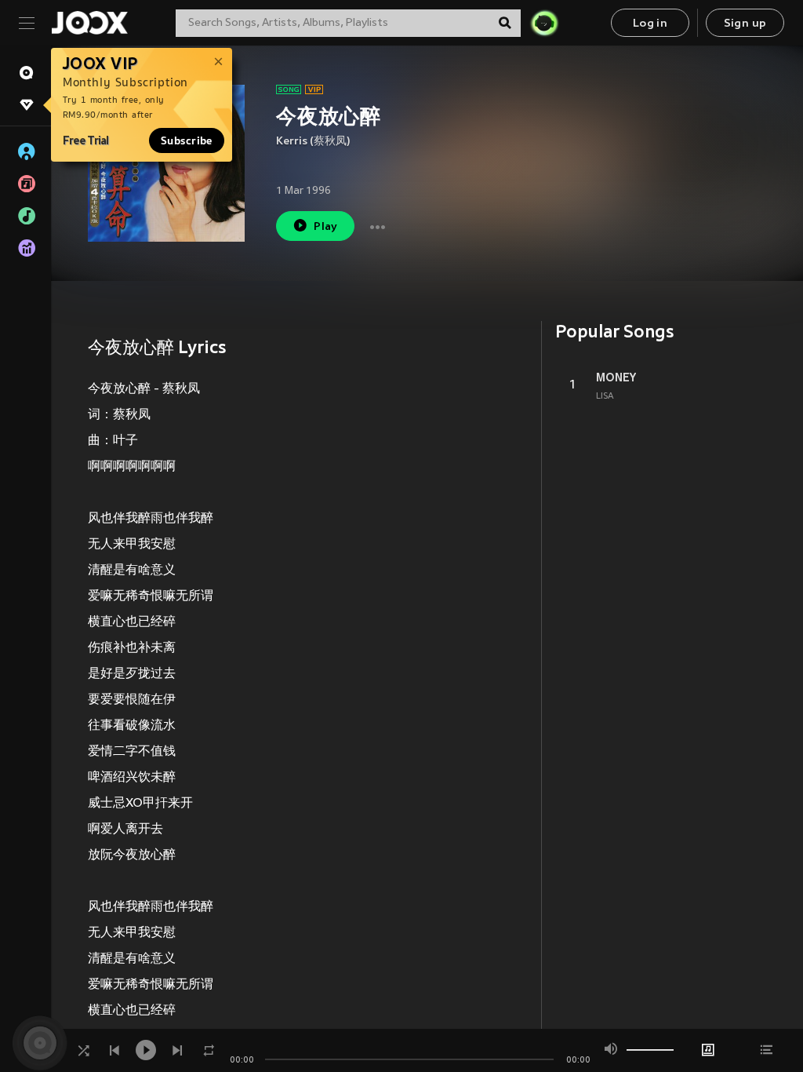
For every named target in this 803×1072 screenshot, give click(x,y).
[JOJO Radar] (544, 22)
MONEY (616, 377)
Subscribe (187, 140)
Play (326, 227)
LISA (605, 396)
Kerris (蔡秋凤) (313, 142)
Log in (650, 24)
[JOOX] (89, 23)
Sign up (745, 24)
